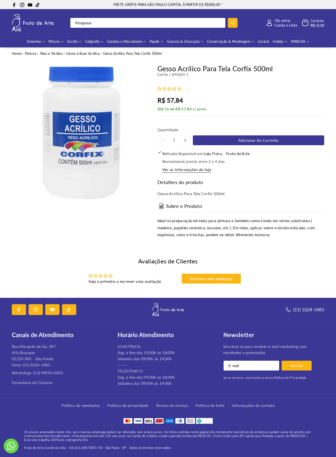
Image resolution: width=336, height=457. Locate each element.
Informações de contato (253, 405)
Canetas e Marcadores (124, 41)
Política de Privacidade (290, 378)
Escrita (72, 41)
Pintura (54, 41)
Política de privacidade (127, 405)
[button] (313, 22)
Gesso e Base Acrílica (82, 53)
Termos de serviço (172, 405)
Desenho (34, 41)
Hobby (278, 41)
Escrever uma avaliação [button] (211, 278)
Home (16, 53)
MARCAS (298, 41)
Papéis (155, 41)
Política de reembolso (80, 405)
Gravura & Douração (183, 41)
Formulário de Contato (32, 382)
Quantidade (168, 129)
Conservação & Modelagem (228, 41)
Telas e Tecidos (51, 53)
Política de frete (210, 405)
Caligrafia (92, 41)
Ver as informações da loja (187, 169)
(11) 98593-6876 (48, 372)
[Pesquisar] (233, 23)
